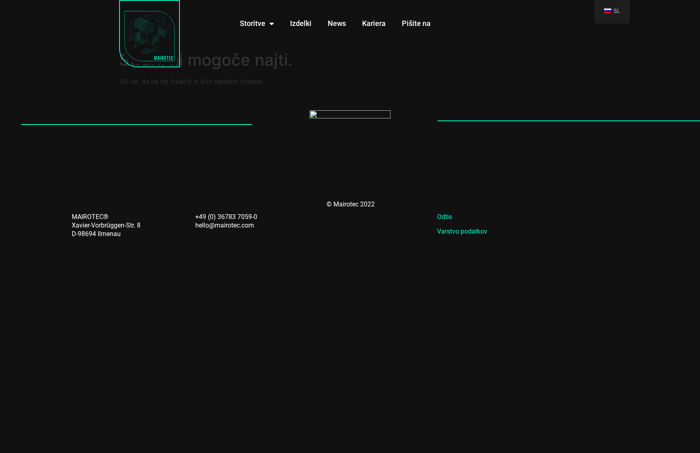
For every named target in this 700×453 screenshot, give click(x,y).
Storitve (252, 23)
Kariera (374, 23)
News (337, 23)
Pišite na (416, 23)
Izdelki (301, 23)
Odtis (444, 217)
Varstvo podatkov (462, 231)
